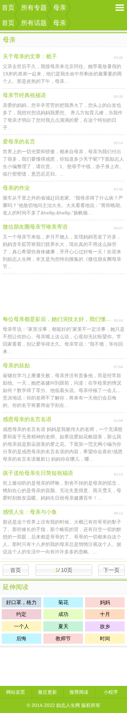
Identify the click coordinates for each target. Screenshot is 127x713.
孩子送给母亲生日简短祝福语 (38, 473)
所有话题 (34, 22)
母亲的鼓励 (16, 365)
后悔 (21, 638)
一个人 (21, 626)
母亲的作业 (16, 188)
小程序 (111, 692)
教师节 (63, 638)
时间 (105, 638)
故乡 (105, 626)
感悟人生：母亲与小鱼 (30, 512)
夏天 (63, 626)
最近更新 (47, 692)
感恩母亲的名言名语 (27, 419)
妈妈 (105, 602)
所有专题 (34, 7)
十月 (105, 614)
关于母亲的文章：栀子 (30, 56)
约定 (21, 614)
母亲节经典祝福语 (24, 95)
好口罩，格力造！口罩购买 (21, 603)
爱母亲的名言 (19, 141)
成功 (63, 614)
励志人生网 (68, 705)
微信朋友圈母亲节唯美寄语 (35, 227)
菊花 (63, 602)
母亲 (59, 7)
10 (63, 570)
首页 (8, 7)
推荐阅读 (78, 692)
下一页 (111, 570)
